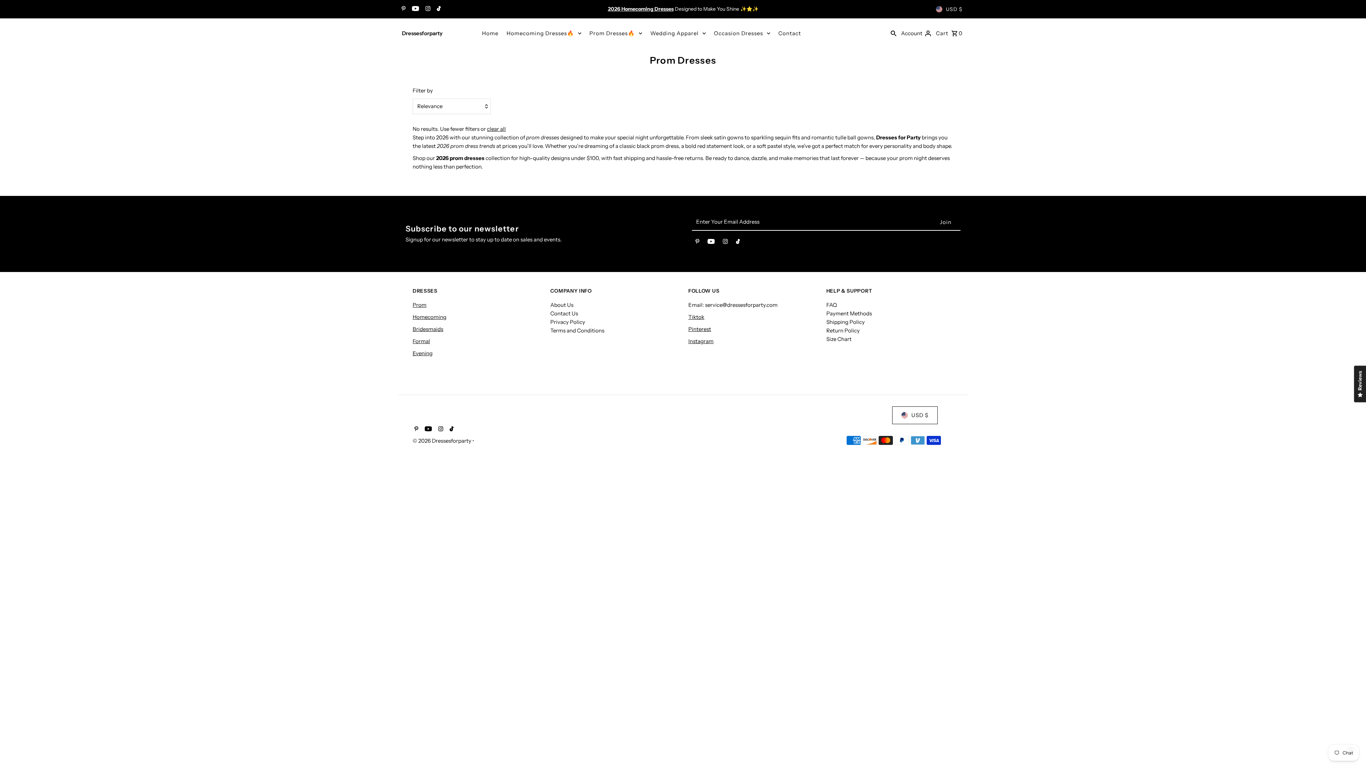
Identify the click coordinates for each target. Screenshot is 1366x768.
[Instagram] (427, 9)
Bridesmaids (428, 329)
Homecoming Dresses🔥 (540, 33)
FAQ (831, 305)
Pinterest (699, 329)
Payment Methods (849, 313)
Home (490, 33)
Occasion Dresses (738, 33)
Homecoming (429, 317)
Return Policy (843, 330)
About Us (561, 305)
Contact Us (564, 313)
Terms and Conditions (577, 330)
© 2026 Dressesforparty (442, 440)
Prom (420, 305)
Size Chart (839, 339)
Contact (789, 33)
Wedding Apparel (674, 33)
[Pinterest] (403, 9)
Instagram (701, 341)
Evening (423, 353)
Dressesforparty (422, 33)
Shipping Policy (845, 322)
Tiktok (696, 317)
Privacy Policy (567, 322)
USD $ (954, 9)
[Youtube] (414, 9)
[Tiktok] (438, 9)
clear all (496, 129)
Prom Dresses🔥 (612, 33)
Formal (421, 341)
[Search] (893, 33)
